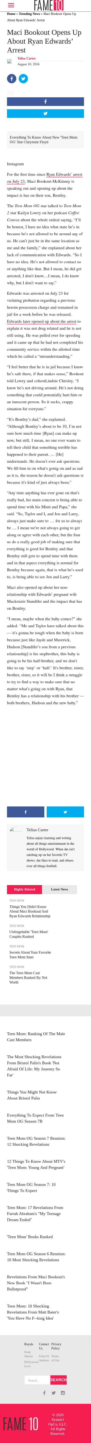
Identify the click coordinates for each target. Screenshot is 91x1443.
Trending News (29, 14)
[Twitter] (23, 78)
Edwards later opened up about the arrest (41, 321)
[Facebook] (11, 78)
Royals (28, 1344)
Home (11, 14)
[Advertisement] (45, 756)
